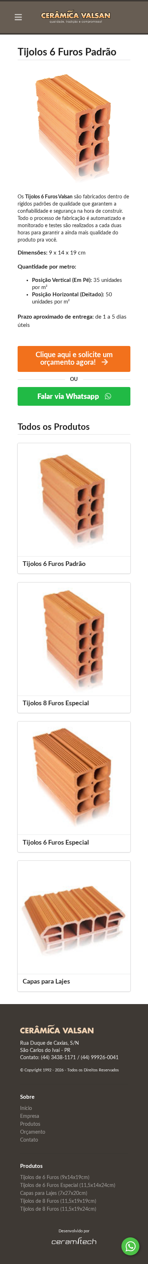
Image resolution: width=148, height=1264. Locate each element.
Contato (29, 1140)
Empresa (29, 1116)
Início (26, 1108)
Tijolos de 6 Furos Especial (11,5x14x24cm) (67, 1185)
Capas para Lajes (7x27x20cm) (53, 1193)
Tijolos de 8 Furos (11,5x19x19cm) (58, 1201)
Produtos (30, 1124)
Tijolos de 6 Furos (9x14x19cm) (54, 1177)
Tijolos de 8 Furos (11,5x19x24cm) (58, 1209)
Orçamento (32, 1132)
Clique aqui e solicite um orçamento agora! (74, 358)
